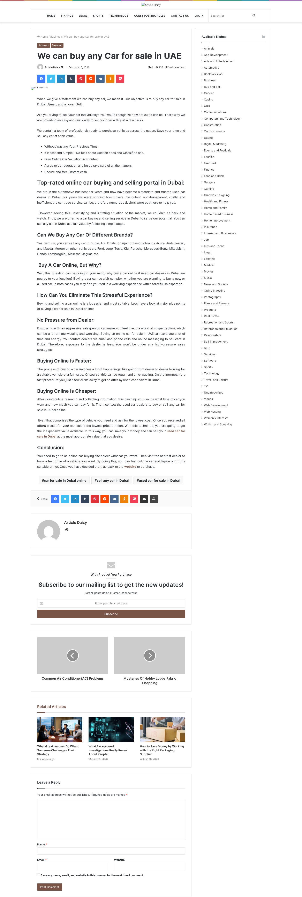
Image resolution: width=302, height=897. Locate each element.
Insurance (210, 227)
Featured (57, 45)
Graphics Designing (216, 195)
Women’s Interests (216, 418)
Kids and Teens (214, 246)
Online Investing (214, 290)
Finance (67, 15)
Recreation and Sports (219, 322)
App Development (216, 55)
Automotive (211, 67)
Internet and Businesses (220, 233)
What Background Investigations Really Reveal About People (108, 750)
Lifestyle (209, 258)
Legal (83, 15)
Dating (208, 137)
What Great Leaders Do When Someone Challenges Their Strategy (57, 750)
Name (42, 844)
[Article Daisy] (151, 5)
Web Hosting (212, 411)
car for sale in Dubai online (65, 480)
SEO (207, 348)
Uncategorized (213, 392)
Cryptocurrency (214, 131)
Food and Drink (214, 176)
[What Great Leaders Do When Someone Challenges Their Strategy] (59, 729)
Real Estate (211, 316)
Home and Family (215, 207)
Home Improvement (217, 220)
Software (210, 360)
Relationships (212, 335)
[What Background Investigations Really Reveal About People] (111, 729)
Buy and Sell (212, 86)
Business (56, 36)
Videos (208, 399)
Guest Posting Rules (149, 15)
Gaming (209, 188)
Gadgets (209, 182)
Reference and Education (220, 328)
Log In (199, 15)
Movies (208, 271)
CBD (207, 105)
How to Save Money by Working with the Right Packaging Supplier (162, 750)
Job (206, 239)
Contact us (180, 15)
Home (51, 15)
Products (210, 309)
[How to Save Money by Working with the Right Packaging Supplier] (162, 729)
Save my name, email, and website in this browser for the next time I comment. (92, 875)
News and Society (216, 284)
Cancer (209, 93)
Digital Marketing (215, 144)
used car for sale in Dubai (159, 480)
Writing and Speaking (218, 424)
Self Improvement (216, 341)
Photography (212, 297)
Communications (215, 112)
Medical (209, 265)
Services (210, 354)
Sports (98, 15)
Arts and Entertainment (219, 61)
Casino (208, 99)
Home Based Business (218, 214)
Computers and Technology (222, 118)
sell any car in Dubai (113, 480)
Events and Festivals (217, 150)
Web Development (216, 405)
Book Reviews (213, 74)
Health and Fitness (216, 201)
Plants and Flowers (216, 303)
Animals (209, 48)
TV (206, 386)
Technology (118, 15)
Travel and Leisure (216, 379)
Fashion (209, 156)
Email (42, 859)
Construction (212, 125)
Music (208, 277)
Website (119, 859)
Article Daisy (52, 67)
